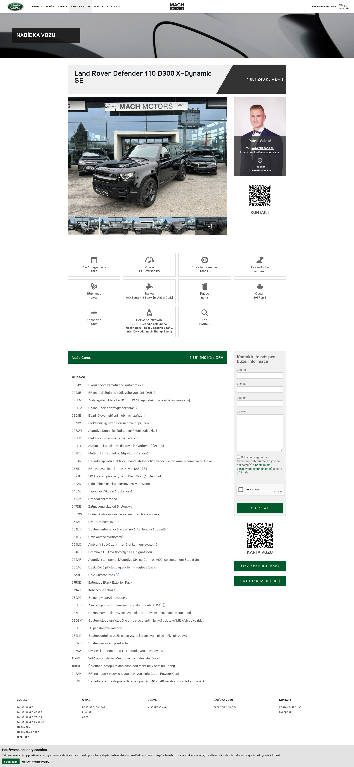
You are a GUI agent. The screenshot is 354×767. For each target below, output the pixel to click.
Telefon (242, 398)
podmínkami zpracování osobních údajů (255, 467)
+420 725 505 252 (262, 148)
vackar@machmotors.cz (265, 152)
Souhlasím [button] (11, 761)
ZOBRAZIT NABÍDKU (225, 707)
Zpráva (242, 412)
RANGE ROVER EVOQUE (30, 722)
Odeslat (260, 508)
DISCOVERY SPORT (28, 731)
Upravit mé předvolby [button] (35, 761)
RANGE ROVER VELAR (29, 717)
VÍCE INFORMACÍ (158, 707)
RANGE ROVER (25, 707)
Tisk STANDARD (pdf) (260, 581)
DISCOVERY (23, 726)
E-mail (241, 384)
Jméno (241, 370)
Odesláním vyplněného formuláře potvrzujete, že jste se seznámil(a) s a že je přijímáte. (259, 464)
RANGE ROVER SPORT (29, 712)
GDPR (85, 717)
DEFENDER (23, 736)
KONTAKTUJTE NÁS (290, 707)
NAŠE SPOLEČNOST (93, 707)
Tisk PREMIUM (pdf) (260, 566)
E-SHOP (87, 712)
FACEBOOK (285, 712)
